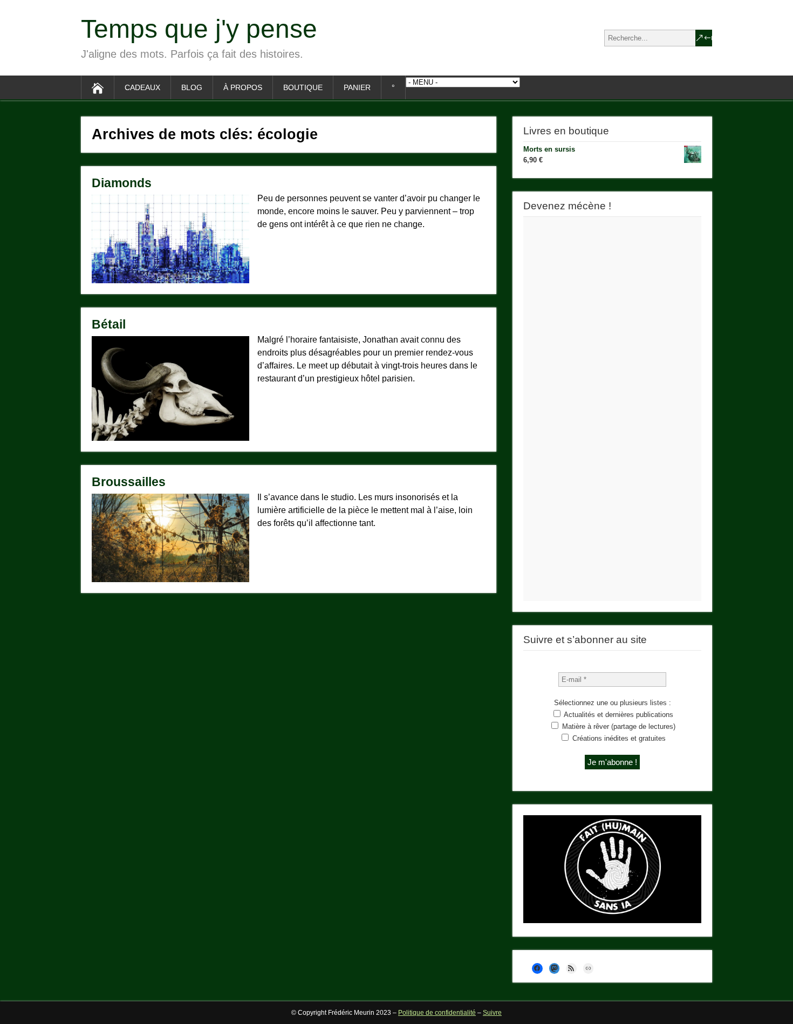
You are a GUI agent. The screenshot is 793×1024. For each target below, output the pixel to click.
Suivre (492, 1012)
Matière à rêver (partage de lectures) (617, 726)
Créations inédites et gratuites (618, 738)
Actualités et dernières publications (617, 715)
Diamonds (122, 183)
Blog (191, 87)
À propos (242, 87)
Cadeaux (142, 87)
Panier (357, 87)
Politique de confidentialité (437, 1012)
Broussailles (129, 482)
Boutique (303, 87)
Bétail (109, 324)
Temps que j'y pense (199, 29)
